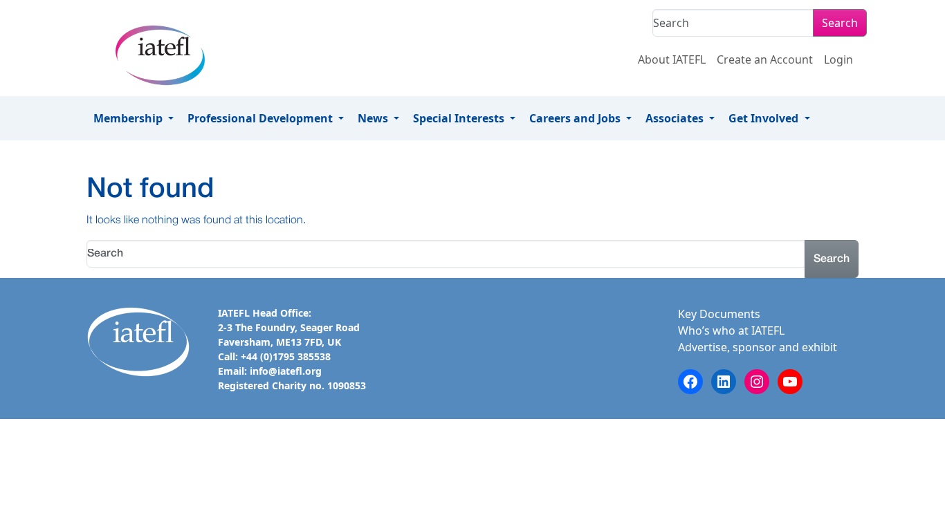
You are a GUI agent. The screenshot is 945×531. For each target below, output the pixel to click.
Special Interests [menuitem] (460, 118)
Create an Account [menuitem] (765, 59)
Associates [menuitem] (675, 118)
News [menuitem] (374, 118)
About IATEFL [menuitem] (672, 59)
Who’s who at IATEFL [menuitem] (731, 330)
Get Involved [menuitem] (764, 118)
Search (840, 22)
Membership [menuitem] (129, 118)
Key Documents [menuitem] (719, 314)
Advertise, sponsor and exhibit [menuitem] (757, 347)
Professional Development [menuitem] (261, 118)
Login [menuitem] (838, 59)
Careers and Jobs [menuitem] (576, 118)
